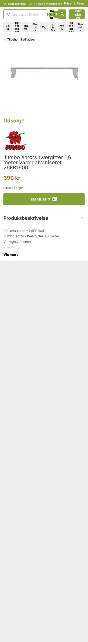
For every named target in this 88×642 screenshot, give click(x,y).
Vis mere (11, 254)
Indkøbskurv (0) (78, 14)
